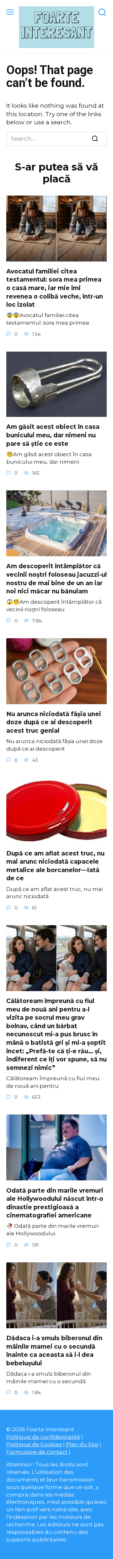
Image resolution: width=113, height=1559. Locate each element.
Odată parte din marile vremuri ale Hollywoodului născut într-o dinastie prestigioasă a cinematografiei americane (54, 1203)
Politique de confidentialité (43, 1436)
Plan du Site (82, 1444)
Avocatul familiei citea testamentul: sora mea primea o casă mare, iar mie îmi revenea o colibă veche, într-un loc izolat (54, 288)
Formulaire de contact (36, 1451)
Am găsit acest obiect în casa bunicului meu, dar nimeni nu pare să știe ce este (53, 435)
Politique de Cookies (34, 1444)
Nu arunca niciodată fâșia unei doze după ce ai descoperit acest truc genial (53, 722)
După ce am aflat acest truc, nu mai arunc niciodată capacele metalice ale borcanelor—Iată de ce (55, 866)
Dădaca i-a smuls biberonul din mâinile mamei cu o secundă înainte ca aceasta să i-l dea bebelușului (54, 1351)
